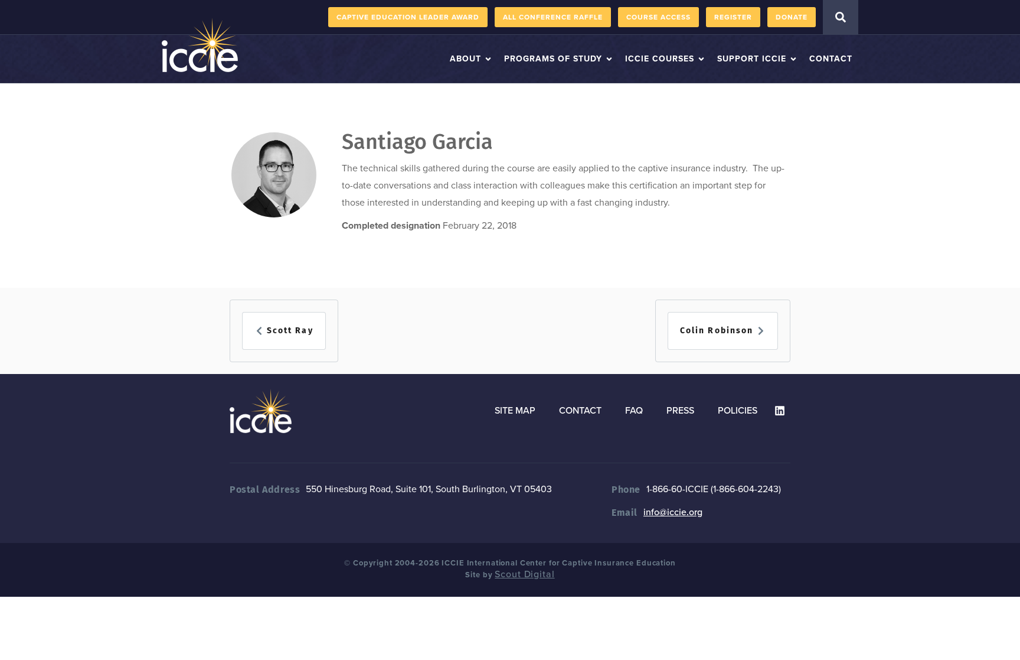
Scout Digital (524, 574)
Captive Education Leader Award (407, 17)
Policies (737, 411)
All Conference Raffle (553, 17)
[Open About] (488, 59)
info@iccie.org (672, 512)
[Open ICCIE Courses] (701, 59)
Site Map (515, 411)
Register (733, 17)
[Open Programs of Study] (609, 59)
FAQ (634, 411)
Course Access (658, 17)
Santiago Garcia (417, 142)
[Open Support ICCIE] (793, 59)
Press (680, 411)
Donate (792, 17)
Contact (580, 411)
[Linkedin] (779, 410)
